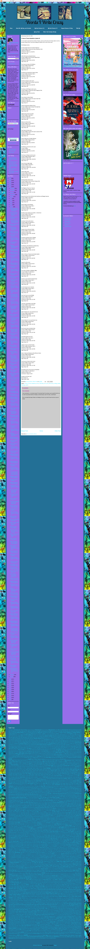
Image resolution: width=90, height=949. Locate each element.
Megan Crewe (39, 870)
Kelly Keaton (22, 840)
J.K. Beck (40, 811)
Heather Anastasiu (51, 805)
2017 (10, 687)
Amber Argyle (63, 743)
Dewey (71, 782)
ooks (20, 884)
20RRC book (51, 731)
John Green (79, 824)
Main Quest (51, 383)
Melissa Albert (48, 871)
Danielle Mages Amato (74, 778)
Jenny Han (23, 820)
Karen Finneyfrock (15, 831)
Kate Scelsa (57, 834)
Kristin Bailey (63, 845)
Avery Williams (59, 753)
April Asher (33, 751)
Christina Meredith (60, 770)
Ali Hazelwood (46, 739)
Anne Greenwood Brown (71, 749)
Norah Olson (46, 883)
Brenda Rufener (68, 759)
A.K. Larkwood (65, 733)
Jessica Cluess (71, 820)
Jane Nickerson (42, 814)
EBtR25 (73, 784)
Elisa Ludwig (69, 786)
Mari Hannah (29, 865)
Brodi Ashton (15, 761)
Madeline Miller (41, 861)
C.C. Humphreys (59, 761)
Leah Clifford (59, 851)
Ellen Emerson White (12, 790)
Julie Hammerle (25, 827)
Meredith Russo (66, 873)
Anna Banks (54, 748)
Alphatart (73, 741)
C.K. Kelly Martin (15, 763)
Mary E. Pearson (24, 867)
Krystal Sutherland (18, 846)
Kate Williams (73, 834)
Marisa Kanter (32, 866)
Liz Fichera (26, 857)
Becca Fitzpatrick (46, 755)
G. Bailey (47, 798)
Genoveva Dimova (78, 800)
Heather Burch (57, 805)
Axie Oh (66, 753)
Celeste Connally (36, 768)
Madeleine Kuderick (28, 861)
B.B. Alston (70, 753)
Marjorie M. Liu (50, 866)
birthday (25, 757)
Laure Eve (69, 848)
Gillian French (28, 801)
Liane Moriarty (44, 853)
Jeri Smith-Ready (28, 820)
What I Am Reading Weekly (49, 32)
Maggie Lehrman (53, 861)
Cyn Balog (12, 777)
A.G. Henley (47, 733)
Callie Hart (55, 763)
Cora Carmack (66, 774)
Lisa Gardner (23, 856)
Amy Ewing (78, 744)
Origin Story (23, 884)
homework (32, 809)
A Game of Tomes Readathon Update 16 (14, 662)
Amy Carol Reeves (72, 744)
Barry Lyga (15, 755)
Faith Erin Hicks (57, 796)
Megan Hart (59, 870)
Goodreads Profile (12, 149)
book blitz (57, 757)
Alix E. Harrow (38, 741)
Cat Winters (32, 766)
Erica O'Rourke (52, 792)
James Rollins (67, 221)
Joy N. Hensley (23, 826)
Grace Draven (79, 801)
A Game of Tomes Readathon (30, 383)
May (11, 202)
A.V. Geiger (74, 733)
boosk (23, 759)
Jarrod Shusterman (12, 815)
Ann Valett (50, 748)
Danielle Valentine (19, 779)
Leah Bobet (54, 851)
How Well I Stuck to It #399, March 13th (14, 645)
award (63, 753)
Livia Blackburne (13, 857)
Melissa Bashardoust (54, 871)
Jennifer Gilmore (17, 819)
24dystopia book (34, 732)
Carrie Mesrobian (41, 765)
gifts (20, 801)
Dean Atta (18, 781)
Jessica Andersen (60, 820)
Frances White (68, 797)
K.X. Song (65, 829)
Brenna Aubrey (11, 760)
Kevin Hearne (50, 841)
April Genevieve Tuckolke (39, 751)
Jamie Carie (77, 813)
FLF (43, 797)
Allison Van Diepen (59, 741)
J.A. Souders (27, 811)
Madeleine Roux (34, 861)
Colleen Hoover (37, 774)
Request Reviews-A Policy (67, 28)
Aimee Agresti (12, 737)
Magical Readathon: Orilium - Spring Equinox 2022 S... (14, 330)
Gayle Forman (33, 800)
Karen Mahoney (47, 831)
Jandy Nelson (37, 814)
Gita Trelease (57, 801)
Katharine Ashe (11, 835)
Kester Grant (31, 841)
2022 (10, 186)
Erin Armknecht (13, 793)
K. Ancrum (37, 829)
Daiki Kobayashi (51, 777)
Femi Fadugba (29, 797)
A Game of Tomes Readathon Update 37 (14, 270)
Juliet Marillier (61, 827)
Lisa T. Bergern (66, 856)
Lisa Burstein (13, 856)
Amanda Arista (66, 742)
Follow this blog (13, 140)
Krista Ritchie (16, 845)
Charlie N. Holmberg (73, 768)
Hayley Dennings (38, 805)
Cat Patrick (27, 766)
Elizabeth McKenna (28, 788)
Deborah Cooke (50, 781)
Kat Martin (51, 832)
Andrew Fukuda (43, 747)
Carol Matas (57, 764)
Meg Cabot (67, 224)
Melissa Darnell (67, 871)
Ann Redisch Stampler (44, 748)
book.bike (65, 757)
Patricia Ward (47, 886)
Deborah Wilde (76, 781)
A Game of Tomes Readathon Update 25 (14, 486)
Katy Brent (79, 837)
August (11, 196)
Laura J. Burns (76, 847)
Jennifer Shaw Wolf (18, 820)
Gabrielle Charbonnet (68, 798)
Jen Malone (71, 816)
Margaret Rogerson (68, 864)
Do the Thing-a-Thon (72, 783)
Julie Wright (48, 827)
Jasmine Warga (29, 815)
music (57, 878)
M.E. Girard (55, 860)
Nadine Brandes (76, 878)
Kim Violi (61, 842)
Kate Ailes (67, 832)
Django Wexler (65, 783)
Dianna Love (50, 783)
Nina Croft (29, 883)
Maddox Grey (21, 861)
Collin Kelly (55, 774)
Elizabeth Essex (61, 787)
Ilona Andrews (76, 809)
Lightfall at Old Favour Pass (66, 853)
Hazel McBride (43, 805)
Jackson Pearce (72, 811)
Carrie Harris (31, 765)
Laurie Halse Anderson (44, 851)
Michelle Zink (65, 875)
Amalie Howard (60, 742)
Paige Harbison (70, 884)
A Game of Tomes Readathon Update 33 (14, 338)
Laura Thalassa (53, 848)
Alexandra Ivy (69, 738)
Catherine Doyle (53, 766)
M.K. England (72, 860)
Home (11, 28)
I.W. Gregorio (58, 809)
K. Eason (40, 829)
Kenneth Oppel (78, 840)
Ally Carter (65, 741)
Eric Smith (42, 792)
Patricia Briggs (42, 886)
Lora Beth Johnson (73, 857)
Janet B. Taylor (53, 814)
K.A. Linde (49, 829)
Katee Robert (78, 834)
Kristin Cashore (69, 845)
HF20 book (25, 807)
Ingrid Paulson (29, 810)
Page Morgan (59, 884)
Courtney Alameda (21, 775)
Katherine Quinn (41, 835)
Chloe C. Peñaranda (61, 769)
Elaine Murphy (48, 786)
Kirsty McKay (56, 843)
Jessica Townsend (56, 821)
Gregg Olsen (35, 802)
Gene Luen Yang (56, 800)
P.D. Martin (53, 884)
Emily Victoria (52, 791)
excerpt (37, 796)
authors (23, 753)
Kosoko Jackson (73, 843)
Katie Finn (26, 837)
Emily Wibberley (58, 791)
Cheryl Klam (50, 769)
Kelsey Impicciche (45, 840)
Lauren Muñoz (65, 850)
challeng (44, 768)
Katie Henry (36, 837)
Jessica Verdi (67, 821)
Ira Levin (44, 810)
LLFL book (45, 857)
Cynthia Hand (22, 777)
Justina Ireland (32, 829)
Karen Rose (66, 831)
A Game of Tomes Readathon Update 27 (14, 458)
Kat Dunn (47, 832)
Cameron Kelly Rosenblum (67, 763)
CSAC (79, 775)
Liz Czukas (22, 857)
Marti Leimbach (71, 866)
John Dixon (75, 824)
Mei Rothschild (26, 871)
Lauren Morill (60, 850)
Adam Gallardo (62, 734)
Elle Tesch (79, 788)
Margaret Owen (62, 864)
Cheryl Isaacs (45, 769)
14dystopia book (51, 729)
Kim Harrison (43, 842)
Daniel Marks (44, 778)
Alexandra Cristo (57, 738)
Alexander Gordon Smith (21, 738)
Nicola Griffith (53, 882)
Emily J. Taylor (76, 790)
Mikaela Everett (70, 875)
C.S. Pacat (34, 763)
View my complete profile (13, 53)
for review (53, 797)
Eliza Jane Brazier (31, 787)
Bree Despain (52, 759)
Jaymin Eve (69, 815)
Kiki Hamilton (20, 842)
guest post (62, 802)
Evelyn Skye (27, 796)
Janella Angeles (48, 814)
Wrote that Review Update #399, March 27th (14, 307)
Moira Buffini (67, 877)
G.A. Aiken (50, 798)
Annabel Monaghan (52, 749)
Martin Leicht (76, 866)
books (37, 383)
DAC (42, 777)
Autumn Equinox (28, 753)
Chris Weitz (24, 770)
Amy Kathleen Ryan (29, 746)
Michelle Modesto (37, 875)
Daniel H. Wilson (34, 778)
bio (20, 757)
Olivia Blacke (61, 883)
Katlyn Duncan (70, 837)
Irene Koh (48, 810)
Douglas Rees (25, 784)
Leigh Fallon (23, 852)
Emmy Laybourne (31, 792)
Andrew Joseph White (50, 747)
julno (79, 827)
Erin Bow (21, 793)
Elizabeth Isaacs (78, 787)
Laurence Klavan (25, 851)
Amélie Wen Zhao (27, 744)
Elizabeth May (21, 788)
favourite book (22, 797)
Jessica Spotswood (49, 821)
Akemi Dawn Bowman (29, 737)
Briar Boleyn (52, 760)
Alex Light (75, 737)
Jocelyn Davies (16, 824)
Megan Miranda (76, 870)
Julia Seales (57, 826)
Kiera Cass (65, 841)
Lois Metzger (54, 857)
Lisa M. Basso (37, 856)
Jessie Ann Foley (78, 821)
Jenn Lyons (46, 383)
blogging (34, 757)
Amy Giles (13, 746)
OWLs (36, 884)
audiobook (60, 752)
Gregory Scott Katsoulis (48, 802)
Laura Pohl (22, 848)
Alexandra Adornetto (30, 738)
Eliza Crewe (25, 787)
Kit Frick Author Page (14, 656)
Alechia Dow (43, 737)
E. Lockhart (35, 784)
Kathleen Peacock (17, 836)
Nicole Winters (11, 883)
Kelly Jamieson (17, 840)
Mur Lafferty (53, 878)
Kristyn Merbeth (11, 846)
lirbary (10, 856)
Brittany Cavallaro (75, 760)
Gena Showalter (68, 219)
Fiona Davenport (34, 797)
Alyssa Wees (48, 742)
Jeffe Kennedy (46, 816)
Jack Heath (62, 811)
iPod (42, 810)
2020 (10, 681)
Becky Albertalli (66, 755)
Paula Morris (77, 886)
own (39, 884)
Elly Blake (25, 790)
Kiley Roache (29, 842)
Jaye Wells (65, 815)
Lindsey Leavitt (64, 855)
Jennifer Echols (78, 817)
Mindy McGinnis (28, 877)
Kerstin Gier (27, 841)
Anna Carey (62, 748)
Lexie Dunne (29, 853)
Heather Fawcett (75, 805)
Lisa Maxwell (42, 856)
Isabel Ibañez (67, 810)
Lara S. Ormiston (37, 847)
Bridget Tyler (57, 760)
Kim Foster (33, 842)
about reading (28, 734)
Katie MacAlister (47, 837)
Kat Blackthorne (39, 832)
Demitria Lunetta (34, 782)
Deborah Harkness (62, 781)
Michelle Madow (31, 875)
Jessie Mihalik (17, 822)
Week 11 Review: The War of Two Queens (14, 523)
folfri (45, 797)
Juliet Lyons (56, 827)
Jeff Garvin (20, 816)
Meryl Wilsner (15, 874)
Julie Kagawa (30, 827)
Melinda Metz (36, 871)
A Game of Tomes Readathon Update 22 (14, 585)
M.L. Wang (79, 860)
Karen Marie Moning (54, 831)
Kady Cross (75, 829)
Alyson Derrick (20, 742)
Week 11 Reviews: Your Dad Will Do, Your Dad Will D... (14, 542)
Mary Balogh (18, 867)
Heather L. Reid (21, 806)
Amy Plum (46, 746)
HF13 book (69, 806)
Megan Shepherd (14, 871)
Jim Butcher (48, 822)
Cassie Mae (19, 766)
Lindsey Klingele (53, 855)
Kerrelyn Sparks (16, 841)
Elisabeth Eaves (74, 786)
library (53, 853)
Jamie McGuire (13, 814)
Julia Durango (44, 826)
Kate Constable (78, 832)
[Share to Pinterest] (52, 381)
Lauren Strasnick (19, 851)
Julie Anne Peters (78, 826)
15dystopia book (65, 729)
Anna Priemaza (32, 749)
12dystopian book (16, 729)
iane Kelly (67, 809)
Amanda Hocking (23, 743)
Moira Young (72, 877)
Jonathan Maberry (37, 825)
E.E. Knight (43, 784)
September (12, 194)
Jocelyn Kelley (21, 824)
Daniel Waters (49, 778)
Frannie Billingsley (12, 798)
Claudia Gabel (59, 773)
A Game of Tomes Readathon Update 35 (14, 303)
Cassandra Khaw (73, 765)
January (11, 676)
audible (56, 752)
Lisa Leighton (32, 856)
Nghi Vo (21, 882)
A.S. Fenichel (69, 733)
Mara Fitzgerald (64, 862)
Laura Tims (58, 848)
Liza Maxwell (34, 857)
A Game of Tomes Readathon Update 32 (14, 385)
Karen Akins (60, 830)
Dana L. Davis (72, 777)
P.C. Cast (45, 884)
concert (62, 774)
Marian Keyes (72, 865)
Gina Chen (36, 801)
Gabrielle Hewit (74, 798)
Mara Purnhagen (70, 862)
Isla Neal (77, 810)
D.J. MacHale (35, 777)
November (12, 190)
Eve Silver (23, 796)
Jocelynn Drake (27, 824)
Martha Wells (65, 866)
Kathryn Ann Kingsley (24, 836)
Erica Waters (66, 792)
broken (20, 761)
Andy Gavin (69, 747)
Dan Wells (68, 777)
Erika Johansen (76, 792)
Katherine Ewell (29, 835)
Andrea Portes (26, 747)
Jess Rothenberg (44, 820)
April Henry (46, 751)
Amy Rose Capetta (55, 746)
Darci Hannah (30, 779)
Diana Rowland (30, 783)
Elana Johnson (53, 786)
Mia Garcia (20, 874)
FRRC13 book (36, 798)
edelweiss (11, 786)
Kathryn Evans (30, 836)
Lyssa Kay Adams (40, 860)
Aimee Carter (18, 737)
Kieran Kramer (70, 841)
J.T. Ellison (58, 811)
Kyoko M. (40, 846)
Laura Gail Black (70, 847)
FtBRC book (43, 798)
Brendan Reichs (78, 759)
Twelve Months (12, 63)
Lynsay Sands (29, 860)
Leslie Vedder (67, 852)
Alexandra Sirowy (21, 739)
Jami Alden (73, 813)
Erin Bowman (25, 793)
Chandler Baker (53, 768)
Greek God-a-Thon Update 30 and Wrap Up (13, 214)
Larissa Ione (42, 847)
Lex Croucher (77, 852)
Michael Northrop (53, 874)
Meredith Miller (60, 873)
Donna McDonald (14, 784)
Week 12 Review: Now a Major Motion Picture (13, 357)
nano (42, 879)
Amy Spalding (61, 746)
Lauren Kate (44, 850)
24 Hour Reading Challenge (18, 732)
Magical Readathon (14, 862)
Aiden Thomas (76, 736)
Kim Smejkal (57, 842)
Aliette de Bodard (73, 739)
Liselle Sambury (72, 856)
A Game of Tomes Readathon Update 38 (14, 260)
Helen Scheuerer (62, 806)
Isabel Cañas (62, 810)
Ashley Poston (22, 752)
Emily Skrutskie (34, 791)
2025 (10, 180)
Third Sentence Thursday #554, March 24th (13, 412)
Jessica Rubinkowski (24, 821)
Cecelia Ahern (13, 768)
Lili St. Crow (74, 853)
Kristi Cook (50, 845)
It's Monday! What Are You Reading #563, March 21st (14, 473)
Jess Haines (39, 820)
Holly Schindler (23, 809)
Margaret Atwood (44, 864)
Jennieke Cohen (30, 817)
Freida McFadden (20, 798)
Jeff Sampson (31, 816)
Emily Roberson (28, 791)
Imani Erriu (12, 810)
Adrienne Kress (55, 736)
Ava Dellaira (40, 753)
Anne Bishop (58, 749)
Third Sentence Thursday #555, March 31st (13, 228)
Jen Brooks (62, 816)
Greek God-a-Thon (29, 802)
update (27, 385)
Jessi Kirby (55, 820)
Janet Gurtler (68, 814)
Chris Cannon (13, 770)
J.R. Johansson (49, 811)
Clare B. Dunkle (50, 773)
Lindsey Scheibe (69, 855)
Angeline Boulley (78, 747)
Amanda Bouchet (78, 742)
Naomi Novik (45, 879)
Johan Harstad (70, 824)
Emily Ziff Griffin (64, 791)
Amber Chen (68, 743)
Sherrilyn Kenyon (68, 226)
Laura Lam (18, 848)
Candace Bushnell (22, 764)
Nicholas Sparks (39, 882)
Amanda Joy (29, 743)
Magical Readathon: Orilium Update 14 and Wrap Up (14, 209)
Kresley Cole (79, 843)
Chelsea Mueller (22, 769)
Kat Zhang (63, 832)
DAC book (45, 777)
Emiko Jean (40, 790)
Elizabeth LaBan (11, 788)
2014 (10, 693)
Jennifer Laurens (44, 819)
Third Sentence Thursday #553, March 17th (13, 575)
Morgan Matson (35, 878)
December (12, 188)
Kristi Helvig (54, 845)
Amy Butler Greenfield (65, 744)
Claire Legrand (28, 773)
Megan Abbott (23, 870)
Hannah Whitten (24, 805)
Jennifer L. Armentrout (36, 819)
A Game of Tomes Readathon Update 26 (14, 469)
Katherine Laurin (35, 835)
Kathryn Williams (66, 836)
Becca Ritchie (51, 755)
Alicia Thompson (66, 739)
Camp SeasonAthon (14, 764)
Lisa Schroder (57, 856)
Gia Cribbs (17, 801)
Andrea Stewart (31, 747)
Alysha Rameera (15, 742)
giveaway (61, 801)
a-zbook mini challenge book (30, 733)
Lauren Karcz (39, 850)
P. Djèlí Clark (42, 884)
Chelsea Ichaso (17, 769)
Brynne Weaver (39, 761)
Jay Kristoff (46, 815)
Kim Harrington (38, 842)
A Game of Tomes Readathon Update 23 (14, 558)
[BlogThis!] (48, 381)
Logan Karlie (50, 857)
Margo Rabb (13, 865)
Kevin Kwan (55, 841)
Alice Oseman (55, 739)
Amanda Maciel (34, 743)
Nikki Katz (21, 883)
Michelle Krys (20, 875)
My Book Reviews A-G (39, 28)
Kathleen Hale (79, 835)
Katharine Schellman (17, 835)
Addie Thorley (11, 736)
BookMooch (79, 757)
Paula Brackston (72, 886)
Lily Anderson (24, 855)
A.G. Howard (52, 733)
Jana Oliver (28, 814)
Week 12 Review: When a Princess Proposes (14, 367)
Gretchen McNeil (56, 802)
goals (64, 801)
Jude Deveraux (29, 826)
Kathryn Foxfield (36, 836)
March (11, 206)
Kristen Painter (38, 845)
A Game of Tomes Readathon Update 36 (14, 287)
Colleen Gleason (32, 774)
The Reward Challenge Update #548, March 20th (14, 502)
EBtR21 (61, 784)
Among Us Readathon (47, 744)
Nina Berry (25, 883)
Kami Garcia (45, 830)
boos (21, 759)
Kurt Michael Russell (29, 846)
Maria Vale (55, 865)
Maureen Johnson (44, 868)
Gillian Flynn (23, 801)
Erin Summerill (46, 793)
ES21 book (18, 794)
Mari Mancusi (34, 865)
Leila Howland (27, 852)
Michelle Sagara (55, 875)
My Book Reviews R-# (53, 28)
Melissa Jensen (11, 873)
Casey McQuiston (60, 765)
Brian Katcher (47, 760)
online (17, 884)
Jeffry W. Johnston (52, 816)
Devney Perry (67, 782)
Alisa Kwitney (17, 741)
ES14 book (60, 793)
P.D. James (49, 884)
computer (59, 774)
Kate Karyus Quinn (37, 834)
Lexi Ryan (21, 853)
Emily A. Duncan (50, 790)
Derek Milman (52, 782)
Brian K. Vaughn (42, 760)
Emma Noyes (15, 792)
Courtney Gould (37, 775)
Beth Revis (39, 756)
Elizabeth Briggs (51, 787)
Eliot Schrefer (64, 786)
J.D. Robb (37, 811)
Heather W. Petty (40, 806)
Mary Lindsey (45, 867)
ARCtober (67, 751)
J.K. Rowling (44, 811)
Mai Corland (22, 862)
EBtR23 (67, 784)
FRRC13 (32, 798)
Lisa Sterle (62, 856)
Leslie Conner (58, 852)
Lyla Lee (65, 858)
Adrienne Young (67, 736)
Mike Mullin (79, 875)
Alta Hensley (77, 741)
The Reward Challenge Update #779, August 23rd (13, 166)
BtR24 (51, 761)
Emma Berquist (69, 791)
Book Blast (53, 757)
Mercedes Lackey (49, 873)
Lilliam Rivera (11, 855)
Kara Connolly (55, 830)
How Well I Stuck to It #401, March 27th (14, 311)
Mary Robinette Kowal (62, 867)
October (12, 192)
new (73, 880)
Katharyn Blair (24, 835)
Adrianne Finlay (42, 736)
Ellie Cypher (21, 790)
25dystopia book (46, 732)
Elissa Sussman (20, 787)
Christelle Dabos (29, 770)
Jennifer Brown (49, 817)
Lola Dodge (59, 857)
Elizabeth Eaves (56, 787)
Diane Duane (40, 783)
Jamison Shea (23, 814)
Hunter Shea (43, 809)
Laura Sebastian (36, 848)
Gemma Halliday (43, 800)
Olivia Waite (77, 883)
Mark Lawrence (60, 866)
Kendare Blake (66, 840)
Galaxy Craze (25, 800)
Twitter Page (11, 152)
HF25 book (47, 807)
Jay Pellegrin (51, 815)
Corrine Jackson (15, 775)
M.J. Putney (68, 860)
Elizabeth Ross (51, 788)
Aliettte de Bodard (12, 741)
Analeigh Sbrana (76, 746)
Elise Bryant (79, 786)
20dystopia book (46, 731)
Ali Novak (51, 739)
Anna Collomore (67, 748)
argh (69, 751)
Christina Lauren (54, 770)
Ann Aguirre (29, 748)
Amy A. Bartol (54, 744)
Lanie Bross (23, 847)
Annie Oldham (18, 751)
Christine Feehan (68, 218)
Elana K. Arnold (59, 786)
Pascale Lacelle (28, 886)
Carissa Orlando (45, 764)
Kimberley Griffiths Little (67, 842)
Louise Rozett (27, 858)
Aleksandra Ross (48, 737)
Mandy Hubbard (55, 862)
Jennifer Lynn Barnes (51, 819)
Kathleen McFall (11, 836)
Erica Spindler (62, 792)
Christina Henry (47, 770)
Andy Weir (73, 747)
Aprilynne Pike (55, 751)
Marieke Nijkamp (21, 866)
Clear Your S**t (74, 773)
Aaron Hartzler (79, 733)
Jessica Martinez (18, 821)
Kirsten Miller (44, 843)
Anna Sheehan (37, 749)
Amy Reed (50, 746)
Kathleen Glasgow (73, 835)
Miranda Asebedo (45, 877)
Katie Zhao (66, 837)
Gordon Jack (74, 801)
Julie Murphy (39, 827)
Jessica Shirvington (42, 821)
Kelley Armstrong (53, 838)
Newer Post (24, 431)
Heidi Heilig (51, 806)
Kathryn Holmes (42, 836)
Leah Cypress (64, 851)
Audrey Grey (71, 752)
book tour (62, 757)
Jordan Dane (42, 825)
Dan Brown (56, 777)
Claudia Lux (69, 773)
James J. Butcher (52, 813)
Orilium (27, 884)
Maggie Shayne (60, 861)
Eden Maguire (16, 786)
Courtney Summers (50, 775)
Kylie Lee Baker (35, 846)
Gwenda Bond (79, 802)
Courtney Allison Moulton (29, 775)
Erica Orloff (57, 792)
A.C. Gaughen (42, 733)
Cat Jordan (23, 766)
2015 (10, 691)
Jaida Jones (27, 813)
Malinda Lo (50, 862)
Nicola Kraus (58, 882)
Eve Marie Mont (18, 796)
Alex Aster (64, 737)
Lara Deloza (31, 847)
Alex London (79, 737)
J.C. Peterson (32, 811)
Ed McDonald (79, 784)
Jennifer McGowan (64, 819)
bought (29, 759)
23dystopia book (78, 731)
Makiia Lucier (45, 862)
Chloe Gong (72, 769)
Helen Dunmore (56, 806)
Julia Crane (37, 826)
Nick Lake (43, 882)
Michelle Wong (60, 875)
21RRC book (62, 731)
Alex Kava (71, 737)
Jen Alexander (57, 816)
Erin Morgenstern (41, 793)
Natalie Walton (69, 879)
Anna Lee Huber (21, 749)
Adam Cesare (57, 734)
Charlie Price (79, 768)
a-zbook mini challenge (21, 733)
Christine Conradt (68, 770)
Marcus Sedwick (24, 864)
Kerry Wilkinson (21, 841)
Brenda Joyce (57, 759)
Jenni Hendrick (25, 817)
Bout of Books (34, 759)
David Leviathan (58, 779)
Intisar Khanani (38, 810)
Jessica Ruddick (30, 821)
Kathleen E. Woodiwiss (66, 835)
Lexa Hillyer (14, 853)
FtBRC (40, 798)
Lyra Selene (35, 860)
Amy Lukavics (35, 746)
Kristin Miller (79, 845)
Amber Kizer (77, 743)
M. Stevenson (50, 860)
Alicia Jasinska (60, 739)
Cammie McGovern (75, 763)
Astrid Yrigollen (52, 752)
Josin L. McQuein (14, 826)
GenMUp (67, 800)
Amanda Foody (17, 743)
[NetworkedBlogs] (13, 138)
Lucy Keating (37, 858)
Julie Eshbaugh (20, 827)
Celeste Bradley (29, 768)
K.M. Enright (61, 829)
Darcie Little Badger (36, 779)
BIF (19, 757)
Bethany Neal (76, 756)
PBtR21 (12, 887)
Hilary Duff (52, 807)
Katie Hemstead (31, 837)
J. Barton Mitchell (15, 811)
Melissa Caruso (61, 871)
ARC (59, 751)
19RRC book (41, 731)
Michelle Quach (43, 875)
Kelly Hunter (13, 840)
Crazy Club (66, 775)
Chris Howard (19, 770)
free (16, 798)
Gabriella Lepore (61, 798)
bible (18, 757)
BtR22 (46, 761)
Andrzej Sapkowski (63, 747)
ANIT (26, 748)
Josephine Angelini (68, 825)
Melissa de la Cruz (73, 871)
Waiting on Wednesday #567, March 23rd (14, 434)
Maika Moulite (26, 862)
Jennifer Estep (11, 819)
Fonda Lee (48, 797)
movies (44, 878)
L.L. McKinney (69, 846)
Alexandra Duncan (63, 738)
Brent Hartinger (29, 760)
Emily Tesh (43, 791)
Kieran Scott (75, 841)
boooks (18, 759)
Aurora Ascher (76, 752)
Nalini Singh (16, 879)
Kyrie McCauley (44, 846)
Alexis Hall (30, 739)
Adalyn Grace (52, 734)
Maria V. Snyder (68, 223)
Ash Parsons (79, 751)
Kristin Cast (74, 845)
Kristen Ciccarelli (33, 845)
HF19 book (20, 807)
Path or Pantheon (35, 886)
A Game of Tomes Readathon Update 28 (14, 448)
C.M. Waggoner (29, 763)
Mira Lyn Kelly (39, 877)
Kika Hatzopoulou (14, 842)
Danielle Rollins (13, 779)
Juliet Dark (52, 827)
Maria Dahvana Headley (41, 865)
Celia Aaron (41, 768)
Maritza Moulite (44, 866)
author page (18, 753)
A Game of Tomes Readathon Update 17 (14, 637)
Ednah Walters (31, 786)
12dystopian (11, 729)
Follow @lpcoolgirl (11, 126)
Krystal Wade (23, 846)
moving (47, 878)
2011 (10, 699)
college (52, 774)
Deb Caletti (34, 781)
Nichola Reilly (28, 882)
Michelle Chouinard (69, 874)
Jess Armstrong (34, 820)
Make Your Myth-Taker (38, 862)
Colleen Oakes (48, 774)
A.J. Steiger (60, 733)
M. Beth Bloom (45, 860)
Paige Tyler (75, 884)
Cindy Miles (11, 773)
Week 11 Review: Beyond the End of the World (14, 531)
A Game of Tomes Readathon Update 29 (14, 430)
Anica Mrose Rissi (22, 748)
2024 (10, 182)
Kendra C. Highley (73, 840)
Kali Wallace (29, 830)
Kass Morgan (26, 832)
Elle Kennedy (75, 788)
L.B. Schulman (59, 846)
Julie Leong (35, 827)
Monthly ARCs (23, 878)
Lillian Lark (15, 855)
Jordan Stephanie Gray (49, 825)
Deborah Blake (44, 781)
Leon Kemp (47, 852)
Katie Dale (23, 837)
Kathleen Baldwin (58, 835)
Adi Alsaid (26, 736)
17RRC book (19, 731)
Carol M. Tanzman (52, 764)
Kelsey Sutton (56, 840)
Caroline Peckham (74, 764)
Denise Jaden (47, 782)
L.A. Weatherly (54, 846)
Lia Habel (37, 853)
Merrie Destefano (72, 873)
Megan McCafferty (69, 870)
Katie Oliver (58, 837)
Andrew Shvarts (57, 747)
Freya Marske (25, 798)
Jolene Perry (22, 825)
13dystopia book (38, 729)
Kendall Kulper (61, 840)
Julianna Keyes (67, 826)
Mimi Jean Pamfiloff (16, 877)
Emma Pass (20, 792)
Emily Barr (61, 790)
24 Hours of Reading (27, 732)
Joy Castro (19, 826)
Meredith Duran (55, 873)
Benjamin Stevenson (20, 756)
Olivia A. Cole (56, 883)
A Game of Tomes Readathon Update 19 (14, 618)
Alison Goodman (28, 741)
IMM (15, 810)
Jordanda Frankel (57, 825)
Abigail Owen (23, 734)
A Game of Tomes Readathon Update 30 (14, 423)
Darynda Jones (43, 779)
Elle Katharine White (69, 788)
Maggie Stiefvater (66, 861)
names (20, 879)
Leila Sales (37, 852)
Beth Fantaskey (30, 756)
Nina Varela (38, 883)
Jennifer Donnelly (67, 817)
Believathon (14, 756)
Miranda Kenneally (51, 877)
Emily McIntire (15, 791)
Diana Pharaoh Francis (23, 783)
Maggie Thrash (72, 861)
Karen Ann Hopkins (65, 830)
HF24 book (42, 807)
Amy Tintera (66, 746)
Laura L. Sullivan (14, 848)
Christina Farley (41, 770)
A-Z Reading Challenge (75, 732)
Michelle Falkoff (75, 874)
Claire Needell (38, 773)
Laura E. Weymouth (60, 847)
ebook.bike (57, 784)
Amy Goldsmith (18, 746)
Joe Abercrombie (51, 824)
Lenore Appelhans (42, 852)
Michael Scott (58, 874)
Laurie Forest (37, 851)
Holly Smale (28, 809)
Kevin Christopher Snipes (38, 841)
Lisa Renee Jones (52, 856)
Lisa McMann (46, 856)
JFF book (26, 822)
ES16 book (69, 793)
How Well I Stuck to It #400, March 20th (14, 495)
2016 (10, 689)
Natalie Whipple (75, 879)
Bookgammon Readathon (72, 757)
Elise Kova (11, 787)
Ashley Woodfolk (41, 752)
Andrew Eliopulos (37, 747)
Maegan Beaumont (47, 861)
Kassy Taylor (31, 832)
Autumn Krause (34, 753)
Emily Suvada (39, 791)
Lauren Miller (55, 850)
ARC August (62, 751)
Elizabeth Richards (45, 788)
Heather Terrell (26, 806)
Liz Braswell (18, 857)
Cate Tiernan (36, 766)
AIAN (73, 736)
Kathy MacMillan (76, 836)
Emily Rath (24, 791)
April (11, 204)
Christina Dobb (35, 770)
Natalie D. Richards (58, 879)
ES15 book (64, 793)
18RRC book (30, 731)
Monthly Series (29, 878)
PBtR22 (15, 887)
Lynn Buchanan (76, 858)
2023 (10, 184)
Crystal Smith (75, 775)
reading (55, 383)
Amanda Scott (46, 743)
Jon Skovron (31, 825)
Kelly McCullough (31, 840)
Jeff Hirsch (27, 816)
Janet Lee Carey (73, 814)
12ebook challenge (24, 729)
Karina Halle (76, 831)
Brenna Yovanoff (23, 760)
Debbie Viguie (39, 781)
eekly (35, 786)
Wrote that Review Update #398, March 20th (14, 491)
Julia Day (40, 826)
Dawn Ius (73, 779)
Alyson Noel (25, 742)
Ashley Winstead (35, 752)
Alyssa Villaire (43, 742)
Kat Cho (44, 832)
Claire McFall (33, 773)
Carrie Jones (35, 765)
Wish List (78, 28)
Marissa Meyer (38, 866)
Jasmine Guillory (18, 815)
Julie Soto (44, 827)
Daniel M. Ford (39, 778)
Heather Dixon (69, 805)
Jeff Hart (23, 816)
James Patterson (62, 813)
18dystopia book (24, 731)
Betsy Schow (14, 757)
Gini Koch (52, 801)
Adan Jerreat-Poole (78, 734)
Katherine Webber (47, 835)
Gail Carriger (21, 800)
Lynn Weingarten (19, 860)
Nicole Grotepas (78, 882)
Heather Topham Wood (33, 806)
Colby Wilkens (15, 774)
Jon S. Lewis (27, 825)
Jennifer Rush (76, 819)
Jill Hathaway (34, 822)
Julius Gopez (71, 827)
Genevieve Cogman (62, 800)
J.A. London (23, 811)
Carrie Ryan (46, 765)
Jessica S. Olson (36, 821)
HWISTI (54, 809)
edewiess (20, 786)
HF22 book (33, 807)
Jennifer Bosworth (43, 817)
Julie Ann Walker (72, 826)
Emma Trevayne (25, 792)
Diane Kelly (45, 783)
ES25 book (36, 794)
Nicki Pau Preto (48, 882)
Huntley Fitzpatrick (49, 809)
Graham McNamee (17, 802)
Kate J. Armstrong (30, 834)
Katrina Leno (75, 837)
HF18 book (16, 807)
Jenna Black (11, 817)
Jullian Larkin (76, 827)
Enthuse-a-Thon (37, 792)
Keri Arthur (10, 841)
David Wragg (69, 779)
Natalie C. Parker (52, 879)
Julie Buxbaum (11, 827)
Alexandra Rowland (14, 739)
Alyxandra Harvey (54, 742)
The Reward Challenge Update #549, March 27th (14, 319)
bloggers (30, 757)
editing (28, 786)
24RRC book (39, 732)
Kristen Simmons (44, 845)
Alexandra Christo (44, 738)
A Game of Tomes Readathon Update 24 (14, 513)
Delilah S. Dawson (28, 782)
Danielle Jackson (60, 778)
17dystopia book (14, 731)
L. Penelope (50, 846)
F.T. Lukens (52, 796)
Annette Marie (13, 751)
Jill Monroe (39, 822)
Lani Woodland (18, 847)
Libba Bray (49, 853)
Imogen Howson (20, 810)
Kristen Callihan (27, 845)
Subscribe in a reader (12, 143)
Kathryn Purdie (60, 836)
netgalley (69, 880)
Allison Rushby (49, 741)
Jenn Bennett (75, 816)
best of (25, 756)
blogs (37, 757)
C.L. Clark (19, 763)
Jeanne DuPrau (11, 816)
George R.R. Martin (12, 801)
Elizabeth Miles (33, 788)
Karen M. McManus (40, 831)
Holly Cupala (13, 809)
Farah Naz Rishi (68, 796)
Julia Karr (49, 826)
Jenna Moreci (15, 817)
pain (78, 884)
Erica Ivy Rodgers (47, 792)
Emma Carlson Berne (75, 791)
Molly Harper (77, 877)
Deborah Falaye (56, 781)
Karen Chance (72, 830)
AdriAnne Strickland (48, 736)
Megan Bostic (34, 870)
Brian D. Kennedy (35, 760)
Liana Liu (40, 853)
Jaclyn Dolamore (78, 811)
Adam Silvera (72, 734)
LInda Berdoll (32, 855)
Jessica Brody (65, 820)
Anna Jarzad (11, 749)
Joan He (60, 822)
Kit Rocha (63, 843)
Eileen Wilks (43, 786)
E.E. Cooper (39, 784)
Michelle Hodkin (15, 875)
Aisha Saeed (23, 737)
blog (28, 757)
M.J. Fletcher (64, 860)
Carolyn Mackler (21, 765)
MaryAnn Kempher (74, 867)
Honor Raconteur (37, 809)
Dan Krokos (60, 777)
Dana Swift (14, 778)
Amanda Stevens (52, 743)
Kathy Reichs (13, 837)
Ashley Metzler (16, 752)
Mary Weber (68, 867)
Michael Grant (41, 874)
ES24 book (31, 794)
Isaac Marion (58, 810)
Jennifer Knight (29, 819)
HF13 (66, 806)
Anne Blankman (64, 749)
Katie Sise (62, 837)
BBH (18, 755)
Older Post (58, 431)
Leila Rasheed (32, 852)
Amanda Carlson (11, 743)
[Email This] (47, 381)
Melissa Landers (22, 873)
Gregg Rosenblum (41, 802)
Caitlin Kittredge (39, 763)
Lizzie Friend (39, 857)
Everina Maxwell (33, 796)
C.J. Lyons (73, 761)
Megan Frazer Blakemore (52, 870)
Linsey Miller (79, 855)
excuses (43, 796)
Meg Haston (19, 870)
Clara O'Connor (44, 773)
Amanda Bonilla (71, 742)
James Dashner (40, 813)
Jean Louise (73, 815)
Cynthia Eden (17, 777)
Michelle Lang (25, 875)
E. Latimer (30, 784)
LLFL (42, 857)
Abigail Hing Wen (12, 734)
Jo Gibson (52, 822)
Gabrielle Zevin (15, 800)
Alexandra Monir (75, 738)
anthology (29, 751)
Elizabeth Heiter (73, 787)
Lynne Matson (24, 860)
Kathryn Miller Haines (49, 836)
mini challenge (34, 877)
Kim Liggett (48, 842)
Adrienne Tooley (61, 736)
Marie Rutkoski (15, 866)
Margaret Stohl (75, 864)
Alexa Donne (14, 738)
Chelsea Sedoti (34, 769)
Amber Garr (72, 743)
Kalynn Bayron (40, 830)
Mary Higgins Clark (40, 867)
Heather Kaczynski (15, 806)
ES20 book (13, 794)
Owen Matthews (32, 884)
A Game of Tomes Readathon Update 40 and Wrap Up (14, 221)
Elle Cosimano (62, 788)
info (24, 810)
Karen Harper (20, 831)
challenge (48, 768)
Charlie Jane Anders (65, 768)
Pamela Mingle (13, 886)
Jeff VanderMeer (41, 816)
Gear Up (38, 800)
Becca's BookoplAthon (58, 755)
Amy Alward (59, 744)
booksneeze (15, 759)
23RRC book (11, 732)
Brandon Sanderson (41, 759)
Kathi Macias (53, 835)
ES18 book (77, 793)
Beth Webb (44, 756)
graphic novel (23, 802)
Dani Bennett (18, 778)
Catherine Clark (41, 766)
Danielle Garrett (55, 778)
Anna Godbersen (78, 748)
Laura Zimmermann (64, 848)
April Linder (50, 751)
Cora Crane (71, 774)
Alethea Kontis (59, 737)
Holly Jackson (18, 809)
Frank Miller (79, 797)
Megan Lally (63, 870)
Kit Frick (60, 843)
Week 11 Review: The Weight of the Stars (14, 535)
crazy (63, 775)
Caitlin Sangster (45, 763)
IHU (73, 809)
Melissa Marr (28, 873)
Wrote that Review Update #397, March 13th (14, 641)
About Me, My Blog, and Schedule (23, 28)
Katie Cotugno (18, 837)
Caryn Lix (55, 765)
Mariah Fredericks (66, 865)
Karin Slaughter (71, 831)
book (45, 757)
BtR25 (53, 761)
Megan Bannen (29, 870)
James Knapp (57, 813)
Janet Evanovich (59, 814)
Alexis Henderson (36, 739)
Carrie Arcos (26, 765)
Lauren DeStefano (22, 850)
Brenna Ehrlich (17, 760)
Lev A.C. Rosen (72, 852)
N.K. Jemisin (71, 878)
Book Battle (48, 757)
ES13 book (55, 793)
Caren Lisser (33, 764)
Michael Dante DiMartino (33, 874)
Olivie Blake (13, 884)
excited (40, 796)
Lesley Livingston (52, 852)
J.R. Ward (54, 811)
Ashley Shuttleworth (28, 752)
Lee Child (12, 852)
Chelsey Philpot (39, 769)
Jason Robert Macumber (36, 815)
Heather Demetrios (63, 805)
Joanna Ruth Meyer (72, 822)
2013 (10, 695)
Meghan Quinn (20, 871)
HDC (47, 805)
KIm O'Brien (53, 842)
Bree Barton (48, 759)
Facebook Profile (12, 150)
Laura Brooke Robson (53, 847)
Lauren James (34, 850)
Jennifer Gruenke (23, 819)
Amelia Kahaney (21, 744)
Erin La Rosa (36, 793)
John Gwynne (11, 825)
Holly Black (41, 383)
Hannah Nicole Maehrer (17, 805)
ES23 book (27, 794)
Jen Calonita (66, 816)
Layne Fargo (50, 851)
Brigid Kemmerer (67, 760)
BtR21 (44, 761)
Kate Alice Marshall (72, 832)
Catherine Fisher (59, 766)
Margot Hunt (24, 865)
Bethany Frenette (54, 756)
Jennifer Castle (54, 817)
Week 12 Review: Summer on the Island (13, 352)
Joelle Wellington (65, 824)
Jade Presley (23, 813)
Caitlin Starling (50, 763)
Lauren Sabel (14, 851)
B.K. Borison (74, 753)
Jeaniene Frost (78, 815)
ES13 (52, 793)
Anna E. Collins (73, 748)
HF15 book (78, 806)
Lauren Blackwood (15, 850)
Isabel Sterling (72, 810)
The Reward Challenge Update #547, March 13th (14, 653)
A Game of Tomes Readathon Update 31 (14, 405)
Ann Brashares (34, 748)
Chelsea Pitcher (28, 769)
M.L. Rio (76, 860)
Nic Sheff (24, 882)
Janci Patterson (32, 814)
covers (60, 775)
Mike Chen (75, 875)
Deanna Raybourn (28, 781)
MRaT (50, 878)
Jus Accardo (16, 829)
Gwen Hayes (74, 802)
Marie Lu (77, 865)
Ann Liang (38, 748)
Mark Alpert (55, 866)
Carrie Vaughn (50, 765)
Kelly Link (26, 840)
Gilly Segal (32, 801)
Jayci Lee (55, 815)
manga (59, 862)
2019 (10, 683)
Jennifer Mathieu (58, 819)
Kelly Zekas (40, 840)
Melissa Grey (79, 871)
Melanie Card (31, 871)
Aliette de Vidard (78, 739)
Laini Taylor (77, 846)
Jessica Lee (13, 821)
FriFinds (29, 798)
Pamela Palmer (19, 886)
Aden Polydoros (21, 736)
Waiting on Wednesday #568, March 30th (14, 246)
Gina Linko (45, 801)
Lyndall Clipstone (70, 858)
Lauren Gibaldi (29, 850)
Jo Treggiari (57, 822)
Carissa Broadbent (39, 764)
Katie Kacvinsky (41, 837)
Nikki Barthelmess (17, 883)
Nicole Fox (73, 882)
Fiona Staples (40, 797)
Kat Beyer (35, 832)
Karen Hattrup (25, 831)
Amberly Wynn (15, 744)
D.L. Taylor (39, 777)
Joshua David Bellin (75, 825)
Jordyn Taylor (62, 825)
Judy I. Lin (33, 826)
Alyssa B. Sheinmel (31, 742)
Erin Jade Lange (31, 793)
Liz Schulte (30, 857)
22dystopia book (68, 731)
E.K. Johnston (47, 784)
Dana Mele (77, 777)
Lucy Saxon (46, 858)
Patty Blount (62, 886)
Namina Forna (23, 879)
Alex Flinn (68, 737)
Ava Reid (43, 753)
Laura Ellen (66, 847)
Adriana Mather (36, 736)
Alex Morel (10, 738)
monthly (18, 878)
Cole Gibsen (20, 774)
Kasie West (22, 832)
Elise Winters (15, 787)
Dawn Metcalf (77, 779)
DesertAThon (58, 782)
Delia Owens (22, 782)
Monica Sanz (14, 878)
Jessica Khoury (76, 820)
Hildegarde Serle (63, 807)
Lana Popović (13, 847)
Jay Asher (42, 815)
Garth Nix (29, 800)
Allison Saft (54, 741)
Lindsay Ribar (48, 855)
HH (49, 807)
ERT (50, 793)
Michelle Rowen (49, 875)
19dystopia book (35, 731)
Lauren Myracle (70, 850)
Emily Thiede (48, 791)
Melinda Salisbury (42, 871)
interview (34, 810)
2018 (10, 685)
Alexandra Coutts (51, 738)
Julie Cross (15, 827)
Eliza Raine (36, 787)
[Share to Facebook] (51, 381)
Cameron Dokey (60, 763)
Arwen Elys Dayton (74, 751)
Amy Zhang (71, 746)
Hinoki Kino (74, 807)
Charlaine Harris (59, 768)
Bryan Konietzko (33, 761)
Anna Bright (58, 748)
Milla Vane (10, 877)
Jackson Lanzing (67, 811)
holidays (77, 807)
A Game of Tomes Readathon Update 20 (14, 607)
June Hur (12, 829)
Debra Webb (13, 782)
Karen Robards (61, 831)
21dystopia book (57, 731)
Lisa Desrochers (18, 856)
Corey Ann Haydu (77, 774)
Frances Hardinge (63, 797)
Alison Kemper (33, 741)
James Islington (46, 813)
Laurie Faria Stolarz (31, 851)
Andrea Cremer (14, 747)
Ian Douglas (63, 809)
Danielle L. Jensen (67, 778)
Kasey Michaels (13, 832)
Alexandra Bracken (37, 738)
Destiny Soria (62, 782)
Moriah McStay (40, 878)
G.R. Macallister (55, 798)
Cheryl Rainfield (55, 769)
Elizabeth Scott (57, 788)
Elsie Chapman (30, 790)
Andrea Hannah (20, 747)
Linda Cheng (37, 855)
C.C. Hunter (65, 761)
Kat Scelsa (60, 832)
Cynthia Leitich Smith (29, 777)
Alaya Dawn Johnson (36, 737)
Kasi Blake (18, 832)
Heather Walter (46, 806)
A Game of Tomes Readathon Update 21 (14, 603)
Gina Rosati (49, 801)
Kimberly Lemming (20, 843)
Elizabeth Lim (16, 788)
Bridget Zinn (62, 760)
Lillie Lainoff (19, 855)
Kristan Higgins (21, 845)
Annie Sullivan (24, 751)
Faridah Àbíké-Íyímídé (75, 796)
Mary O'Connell (55, 867)
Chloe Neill (77, 769)
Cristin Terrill (70, 775)
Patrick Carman (53, 886)
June (11, 200)
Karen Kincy (35, 831)
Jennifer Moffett (71, 819)
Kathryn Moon (55, 836)
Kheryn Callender (60, 841)
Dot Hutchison (20, 784)
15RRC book (71, 729)
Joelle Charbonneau (58, 824)
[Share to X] (49, 381)
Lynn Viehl (14, 860)
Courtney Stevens (43, 775)
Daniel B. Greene (28, 778)
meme (43, 873)
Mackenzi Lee (11, 861)
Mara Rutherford (76, 862)
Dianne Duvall (55, 783)
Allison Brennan (44, 741)
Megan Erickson (45, 870)
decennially (18, 782)
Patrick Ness (58, 886)
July (11, 198)
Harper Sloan (32, 805)
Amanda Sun (58, 743)
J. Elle (20, 811)
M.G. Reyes (59, 860)
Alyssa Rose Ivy (38, 742)
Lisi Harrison (77, 856)
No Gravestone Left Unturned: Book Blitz (14, 291)
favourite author (15, 797)
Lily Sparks (28, 855)
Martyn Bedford (13, 867)
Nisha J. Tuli (42, 883)
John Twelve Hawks (16, 825)
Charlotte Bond (11, 769)
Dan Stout (64, 777)
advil (71, 736)
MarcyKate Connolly (37, 864)
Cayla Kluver (77, 766)
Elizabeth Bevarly (45, 787)
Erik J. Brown (71, 792)
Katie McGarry (53, 837)
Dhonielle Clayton (76, 782)
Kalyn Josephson (35, 830)
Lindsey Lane (59, 855)
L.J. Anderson (64, 846)
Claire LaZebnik (22, 773)
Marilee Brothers (27, 866)
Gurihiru (66, 802)
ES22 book (22, 794)
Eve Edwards (13, 796)
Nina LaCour (33, 883)
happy (28, 805)
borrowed (26, 759)
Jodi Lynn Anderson (33, 824)
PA (56, 884)
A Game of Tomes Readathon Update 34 (14, 326)
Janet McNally (78, 814)
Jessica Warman (72, 821)
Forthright (58, 797)
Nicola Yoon (63, 882)
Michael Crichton (26, 874)
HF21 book (29, 807)
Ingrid (26, 810)
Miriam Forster (62, 877)
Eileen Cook (39, 786)
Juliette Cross (66, 827)
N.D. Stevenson (66, 878)
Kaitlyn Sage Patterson (18, 830)
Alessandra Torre (54, 737)
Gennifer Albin (72, 800)
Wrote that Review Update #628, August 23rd (13, 159)
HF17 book (12, 807)
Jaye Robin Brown (60, 815)
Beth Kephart (35, 756)
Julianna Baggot (61, 826)
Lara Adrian (27, 847)
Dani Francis (23, 778)
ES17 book (73, 793)
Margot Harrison (19, 865)
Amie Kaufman (40, 744)
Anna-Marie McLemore (45, 749)
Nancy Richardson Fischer (36, 879)
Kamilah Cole (50, 830)
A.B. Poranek (38, 733)
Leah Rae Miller (73, 851)
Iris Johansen (52, 810)
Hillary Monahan (69, 807)
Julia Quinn (52, 826)
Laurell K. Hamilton (75, 848)
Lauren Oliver (76, 850)
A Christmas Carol (56, 732)
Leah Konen (69, 851)
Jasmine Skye (23, 815)
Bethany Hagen (66, 756)
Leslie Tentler (62, 852)
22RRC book (73, 731)
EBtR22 (64, 784)
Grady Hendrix (11, 802)
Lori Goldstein (78, 857)
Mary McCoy (50, 867)
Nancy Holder (29, 879)
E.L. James (52, 784)
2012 (10, 697)
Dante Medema (25, 779)
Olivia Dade (66, 883)
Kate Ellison (25, 834)
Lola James (63, 857)
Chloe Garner (67, 769)
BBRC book (23, 755)
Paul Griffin (67, 886)
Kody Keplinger (68, 843)
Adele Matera (16, 736)
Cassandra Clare (66, 765)
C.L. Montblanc (24, 763)
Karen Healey (30, 831)
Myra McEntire (61, 878)
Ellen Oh (17, 790)
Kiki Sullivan (24, 842)
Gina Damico (40, 801)
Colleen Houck (43, 774)
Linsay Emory (74, 855)
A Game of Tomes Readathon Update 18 (14, 625)
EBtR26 (75, 784)
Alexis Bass (27, 739)
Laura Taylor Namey (47, 848)
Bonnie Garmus (41, 757)
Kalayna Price (24, 830)
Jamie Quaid (18, 814)
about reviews (33, 734)
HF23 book (37, 807)
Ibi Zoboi (70, 809)
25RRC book (51, 732)
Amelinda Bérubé (34, 744)
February (12, 674)
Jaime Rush (35, 813)
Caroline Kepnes (62, 764)
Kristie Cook (59, 845)
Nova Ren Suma (51, 883)
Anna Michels (27, 749)
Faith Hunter (62, 796)
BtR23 (49, 761)
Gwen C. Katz (70, 802)
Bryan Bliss (28, 761)
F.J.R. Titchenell (47, 796)
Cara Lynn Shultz (28, 764)
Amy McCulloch (41, 746)
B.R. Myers (78, 753)
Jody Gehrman (45, 824)
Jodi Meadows (40, 824)
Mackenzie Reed (16, 861)
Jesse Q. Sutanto (50, 820)
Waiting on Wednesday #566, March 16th (14, 590)
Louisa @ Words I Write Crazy (32, 381)
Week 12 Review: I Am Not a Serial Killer (13, 342)
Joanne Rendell (11, 824)
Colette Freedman (25, 774)
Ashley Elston (11, 752)
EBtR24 (70, 784)
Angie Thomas (16, 748)
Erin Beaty (17, 793)
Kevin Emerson (45, 841)
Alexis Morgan (41, 739)
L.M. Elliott (73, 846)
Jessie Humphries (12, 822)
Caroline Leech (68, 764)
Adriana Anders (30, 736)
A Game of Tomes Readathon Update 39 (14, 239)
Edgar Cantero (24, 786)
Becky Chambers (72, 755)
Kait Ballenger (11, 830)
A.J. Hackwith (56, 733)
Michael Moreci (47, 874)
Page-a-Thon (64, 884)
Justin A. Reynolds (22, 829)
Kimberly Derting (75, 842)
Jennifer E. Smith (73, 817)
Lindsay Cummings (42, 855)
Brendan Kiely (74, 759)
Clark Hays (54, 773)
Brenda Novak (63, 759)
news (75, 880)
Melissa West (38, 873)
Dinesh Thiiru (60, 783)
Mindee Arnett (22, 877)
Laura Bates (47, 847)
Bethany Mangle (71, 756)
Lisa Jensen (28, 856)
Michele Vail (63, 874)
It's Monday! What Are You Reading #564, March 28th (14, 295)
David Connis (53, 779)
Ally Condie (69, 741)
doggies (77, 783)
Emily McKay (20, 791)
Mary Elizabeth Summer (32, 867)
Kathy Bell (71, 836)
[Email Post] (45, 381)
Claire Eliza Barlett (16, 773)
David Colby (48, 779)
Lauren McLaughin (50, 850)
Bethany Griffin (60, 756)
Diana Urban (36, 783)
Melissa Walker (33, 873)
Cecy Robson (24, 768)
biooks (22, 757)
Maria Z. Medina (60, 865)
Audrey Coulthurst (66, 752)
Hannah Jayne (70, 803)
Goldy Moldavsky (68, 801)
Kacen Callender (70, 829)
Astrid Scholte (47, 752)
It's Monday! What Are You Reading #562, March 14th (14, 630)
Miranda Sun (57, 877)
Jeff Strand (36, 816)
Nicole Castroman (68, 882)
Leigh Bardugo (17, 852)
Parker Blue (24, 886)
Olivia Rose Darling (71, 883)
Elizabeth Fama (67, 787)
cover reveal (56, 775)
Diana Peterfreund (16, 783)
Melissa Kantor (16, 873)
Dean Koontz (22, 781)
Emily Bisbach (65, 790)
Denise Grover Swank (41, 782)
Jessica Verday (62, 821)
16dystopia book (76, 729)
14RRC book (59, 729)
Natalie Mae (65, 879)
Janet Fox (64, 814)
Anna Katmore (15, 749)
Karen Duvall (77, 830)
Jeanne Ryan (16, 816)
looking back (67, 857)
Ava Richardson (48, 753)
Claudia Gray (64, 773)
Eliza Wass (39, 787)
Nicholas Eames (33, 882)
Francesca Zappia (74, 797)
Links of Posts (37, 32)
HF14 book (74, 806)
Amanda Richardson (40, 743)
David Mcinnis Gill (64, 779)
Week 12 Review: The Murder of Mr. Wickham (14, 375)
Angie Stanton (11, 748)
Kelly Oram (36, 840)
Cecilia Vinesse (19, 768)
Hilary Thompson (57, 807)
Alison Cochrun (22, 741)
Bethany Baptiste (48, 756)
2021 (10, 679)
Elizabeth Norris (39, 788)
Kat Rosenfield (55, 832)
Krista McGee (11, 845)
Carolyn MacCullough (15, 765)
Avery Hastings (54, 753)
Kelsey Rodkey (50, 840)
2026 (10, 178)
